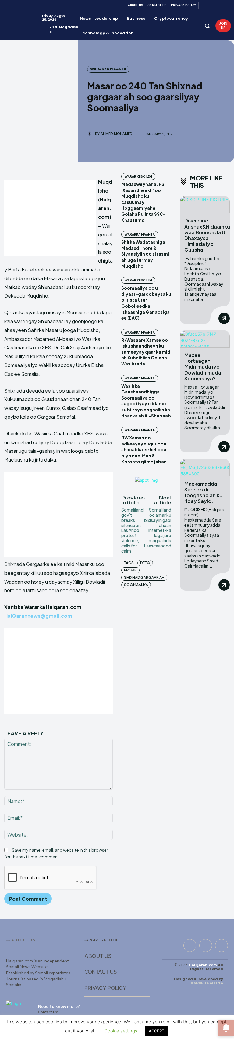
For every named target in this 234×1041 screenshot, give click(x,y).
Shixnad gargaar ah (144, 577)
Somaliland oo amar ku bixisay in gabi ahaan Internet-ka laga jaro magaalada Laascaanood (157, 527)
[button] (207, 25)
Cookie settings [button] (120, 1031)
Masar (130, 570)
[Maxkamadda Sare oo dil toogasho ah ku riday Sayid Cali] (205, 467)
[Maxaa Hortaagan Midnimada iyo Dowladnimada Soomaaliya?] (205, 339)
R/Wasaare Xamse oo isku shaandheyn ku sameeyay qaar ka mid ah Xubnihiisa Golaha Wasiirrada (145, 351)
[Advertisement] (50, 218)
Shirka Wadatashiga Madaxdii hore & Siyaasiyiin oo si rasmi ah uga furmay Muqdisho (145, 253)
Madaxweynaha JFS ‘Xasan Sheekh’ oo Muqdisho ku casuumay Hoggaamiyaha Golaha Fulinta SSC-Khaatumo (143, 202)
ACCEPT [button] (156, 1031)
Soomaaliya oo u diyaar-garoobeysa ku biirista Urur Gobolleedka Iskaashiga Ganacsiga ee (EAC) (146, 302)
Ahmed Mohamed (117, 134)
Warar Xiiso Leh (138, 176)
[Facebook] (205, 5)
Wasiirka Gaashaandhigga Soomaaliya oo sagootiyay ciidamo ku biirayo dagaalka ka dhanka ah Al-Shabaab (146, 400)
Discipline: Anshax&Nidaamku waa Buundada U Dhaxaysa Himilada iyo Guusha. (207, 235)
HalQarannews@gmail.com (38, 616)
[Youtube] (227, 5)
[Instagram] (212, 5)
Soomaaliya (136, 584)
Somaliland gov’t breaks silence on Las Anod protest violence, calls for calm (132, 530)
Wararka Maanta (108, 69)
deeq (145, 563)
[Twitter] (220, 5)
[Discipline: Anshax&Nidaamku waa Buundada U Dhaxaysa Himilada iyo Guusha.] (205, 204)
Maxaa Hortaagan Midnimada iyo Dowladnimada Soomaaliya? (202, 367)
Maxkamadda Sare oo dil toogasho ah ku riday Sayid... (203, 492)
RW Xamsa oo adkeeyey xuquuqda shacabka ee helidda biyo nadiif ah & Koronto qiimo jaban (144, 449)
